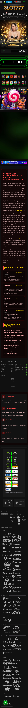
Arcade (20, 16)
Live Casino (8, 17)
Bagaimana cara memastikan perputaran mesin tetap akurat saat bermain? (13, 347)
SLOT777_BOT (20, 369)
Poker (22, 16)
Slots (6, 16)
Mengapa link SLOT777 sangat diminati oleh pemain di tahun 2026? (13, 331)
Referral (9, 369)
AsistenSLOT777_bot (21, 367)
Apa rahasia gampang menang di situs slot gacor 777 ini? (14, 336)
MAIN (4, 76)
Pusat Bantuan (4, 371)
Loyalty (9, 366)
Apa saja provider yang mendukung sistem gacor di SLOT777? (13, 352)
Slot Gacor (20, 210)
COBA (21, 91)
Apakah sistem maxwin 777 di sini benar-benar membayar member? (12, 341)
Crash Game (17, 17)
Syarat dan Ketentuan (3, 374)
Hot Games (4, 17)
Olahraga (14, 16)
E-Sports (25, 17)
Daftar (24, 1)
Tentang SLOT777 (3, 369)
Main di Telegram (9, 2)
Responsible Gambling (3, 365)
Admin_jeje (19, 364)
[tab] (22, 89)
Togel (11, 16)
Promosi (9, 364)
